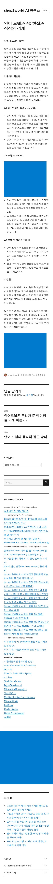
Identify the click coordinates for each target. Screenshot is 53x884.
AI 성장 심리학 (39, 375)
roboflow (8, 677)
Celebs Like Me (11, 708)
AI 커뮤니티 (10, 872)
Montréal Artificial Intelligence (18, 673)
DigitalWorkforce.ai (13, 685)
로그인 (29, 395)
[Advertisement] (26, 179)
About (7, 858)
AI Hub (7, 716)
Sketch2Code (10, 693)
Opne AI (8, 669)
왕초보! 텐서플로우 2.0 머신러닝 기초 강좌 (25, 526)
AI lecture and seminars (17, 865)
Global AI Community (14, 712)
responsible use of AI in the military (20, 665)
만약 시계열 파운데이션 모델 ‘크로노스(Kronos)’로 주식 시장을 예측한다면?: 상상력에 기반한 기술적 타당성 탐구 (28, 825)
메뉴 (45, 10)
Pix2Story (8, 704)
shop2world (13, 375)
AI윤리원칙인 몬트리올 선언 (18, 661)
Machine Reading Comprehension (19, 696)
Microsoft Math (11, 700)
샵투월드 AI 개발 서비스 (16, 510)
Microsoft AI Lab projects (15, 689)
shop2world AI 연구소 (22, 10)
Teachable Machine (12, 681)
